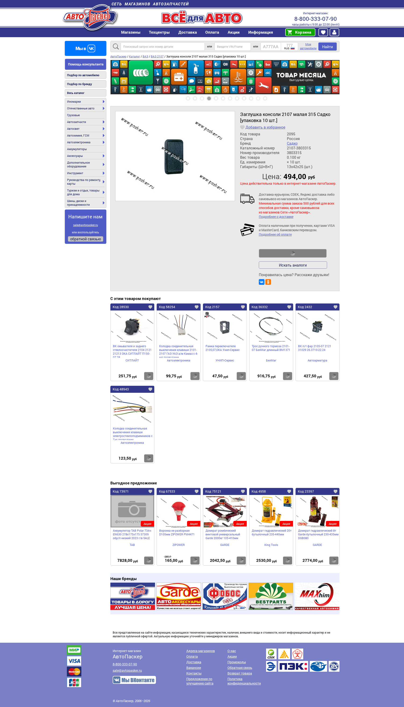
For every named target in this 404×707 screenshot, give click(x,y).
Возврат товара (239, 673)
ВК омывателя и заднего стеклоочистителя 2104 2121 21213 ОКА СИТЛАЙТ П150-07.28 (132, 351)
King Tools (271, 545)
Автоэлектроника (78, 142)
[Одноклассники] (268, 282)
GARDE (224, 545)
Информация (260, 32)
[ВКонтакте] (261, 282)
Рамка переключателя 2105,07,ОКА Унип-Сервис (223, 348)
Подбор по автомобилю (83, 75)
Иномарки (74, 101)
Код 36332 (260, 307)
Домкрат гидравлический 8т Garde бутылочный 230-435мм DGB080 (318, 534)
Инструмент (75, 173)
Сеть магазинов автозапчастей (150, 4)
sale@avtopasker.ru (85, 225)
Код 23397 (306, 491)
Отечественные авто (80, 108)
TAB (132, 545)
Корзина (303, 32)
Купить (148, 376)
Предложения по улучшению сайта (199, 681)
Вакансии (193, 667)
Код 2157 (212, 307)
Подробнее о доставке (276, 216)
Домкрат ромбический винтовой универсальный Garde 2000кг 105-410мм (223, 534)
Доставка (187, 32)
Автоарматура (317, 360)
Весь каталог (75, 93)
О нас (231, 651)
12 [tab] (269, 96)
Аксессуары (75, 156)
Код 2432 (305, 307)
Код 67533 (167, 491)
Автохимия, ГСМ (78, 135)
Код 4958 (259, 491)
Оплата (212, 32)
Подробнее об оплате (275, 234)
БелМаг (271, 360)
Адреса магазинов (200, 651)
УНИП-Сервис (225, 360)
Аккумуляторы (77, 149)
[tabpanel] (224, 77)
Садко (292, 143)
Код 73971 (121, 491)
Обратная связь (239, 667)
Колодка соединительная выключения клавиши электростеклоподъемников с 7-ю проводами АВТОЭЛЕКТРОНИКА (132, 433)
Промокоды (236, 662)
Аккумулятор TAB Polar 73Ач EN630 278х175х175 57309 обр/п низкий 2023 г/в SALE (132, 534)
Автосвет (73, 128)
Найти (327, 46)
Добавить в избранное (265, 127)
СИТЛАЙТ (132, 360)
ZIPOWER (179, 545)
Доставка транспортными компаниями (302, 660)
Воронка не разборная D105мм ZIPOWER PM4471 (177, 532)
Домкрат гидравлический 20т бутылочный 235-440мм (272, 532)
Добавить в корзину (293, 253)
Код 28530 (121, 307)
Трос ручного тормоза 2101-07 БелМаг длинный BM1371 (271, 348)
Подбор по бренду (79, 84)
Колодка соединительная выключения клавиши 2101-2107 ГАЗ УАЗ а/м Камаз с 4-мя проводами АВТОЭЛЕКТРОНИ (178, 351)
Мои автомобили (308, 46)
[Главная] (90, 17)
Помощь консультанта (86, 64)
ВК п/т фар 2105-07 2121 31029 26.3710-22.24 (314, 348)
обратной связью (85, 238)
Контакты (194, 673)
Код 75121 (213, 491)
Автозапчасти (76, 122)
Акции (232, 656)
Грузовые (73, 115)
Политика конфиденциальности (244, 681)
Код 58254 (167, 307)
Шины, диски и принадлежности (78, 202)
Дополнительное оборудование (78, 164)
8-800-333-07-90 (315, 18)
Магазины (131, 32)
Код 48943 (121, 389)
